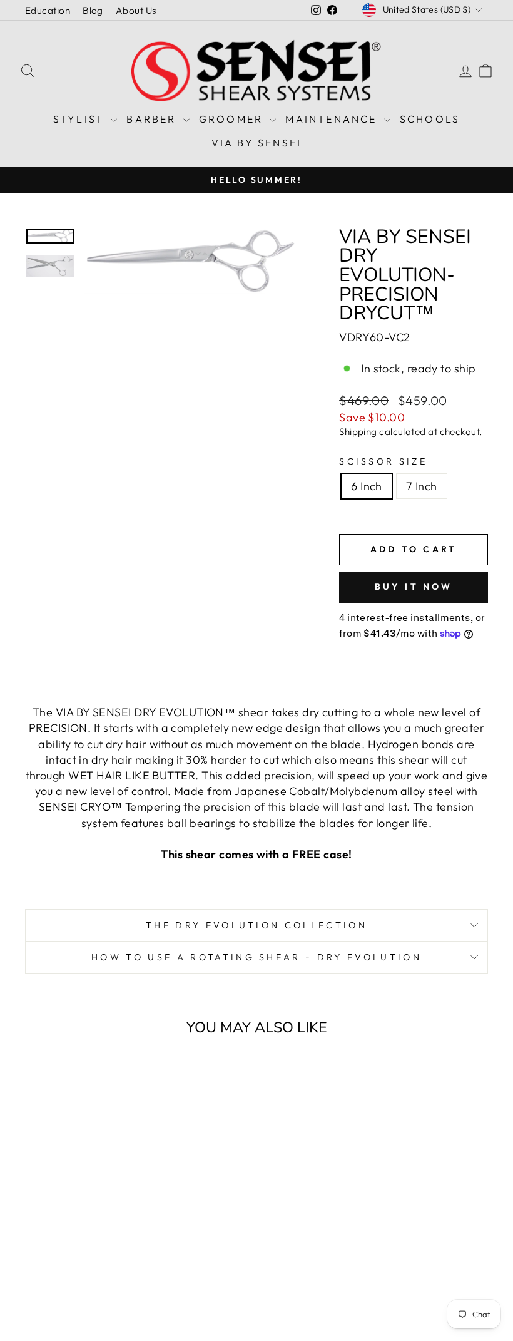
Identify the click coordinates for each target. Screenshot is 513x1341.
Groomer (233, 119)
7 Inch (421, 486)
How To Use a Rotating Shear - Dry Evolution (256, 957)
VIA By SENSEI (256, 142)
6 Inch (366, 486)
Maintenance (332, 119)
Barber (153, 119)
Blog (93, 10)
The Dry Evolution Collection (256, 925)
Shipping (358, 432)
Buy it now (414, 586)
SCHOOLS (430, 119)
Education (47, 10)
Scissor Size (383, 461)
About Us (136, 10)
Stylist (80, 119)
